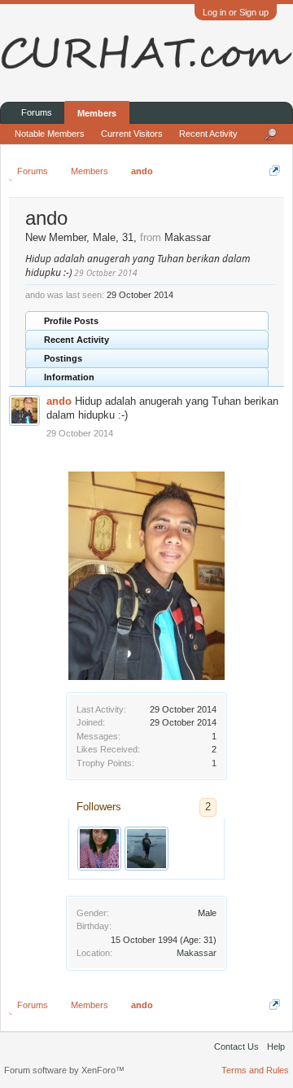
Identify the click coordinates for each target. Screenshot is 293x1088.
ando (59, 401)
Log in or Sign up (236, 12)
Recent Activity (76, 339)
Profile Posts (71, 321)
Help (276, 1046)
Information (69, 377)
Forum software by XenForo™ (64, 1070)
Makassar (196, 953)
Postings (63, 358)
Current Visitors (132, 133)
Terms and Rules (255, 1070)
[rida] (99, 849)
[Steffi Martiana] (146, 849)
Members (96, 113)
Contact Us (236, 1046)
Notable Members (50, 133)
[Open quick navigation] (274, 170)
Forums (36, 112)
